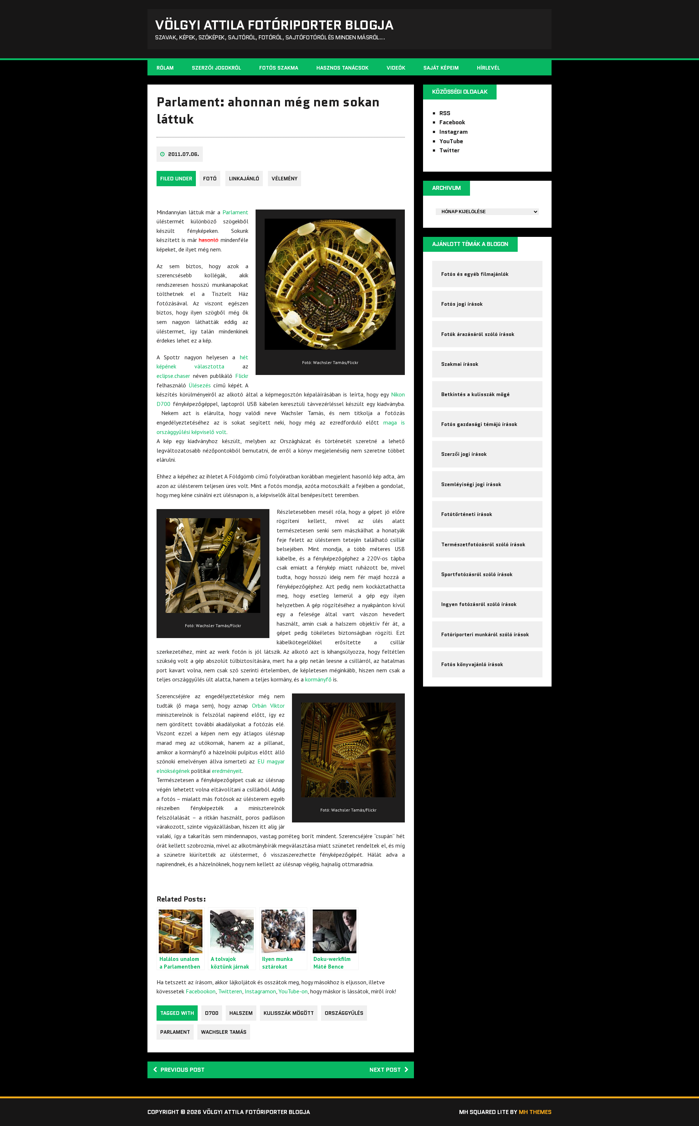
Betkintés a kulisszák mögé (475, 394)
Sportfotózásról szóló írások (477, 574)
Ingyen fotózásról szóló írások (479, 604)
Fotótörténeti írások (466, 514)
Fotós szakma (278, 67)
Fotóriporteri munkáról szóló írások (485, 634)
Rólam (165, 67)
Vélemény (284, 178)
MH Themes (535, 1112)
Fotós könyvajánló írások (472, 664)
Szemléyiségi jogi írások (471, 484)
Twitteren (230, 991)
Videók (396, 67)
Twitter (449, 150)
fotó (210, 178)
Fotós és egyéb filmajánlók (475, 274)
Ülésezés (200, 385)
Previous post (183, 1070)
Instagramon (260, 991)
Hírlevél (488, 67)
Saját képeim (441, 67)
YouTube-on (293, 991)
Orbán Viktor (268, 705)
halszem (241, 1013)
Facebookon (201, 991)
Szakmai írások (459, 364)
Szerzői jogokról (216, 67)
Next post (385, 1070)
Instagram (453, 132)
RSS (444, 113)
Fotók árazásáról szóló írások (477, 334)
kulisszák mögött (289, 1013)
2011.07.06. (183, 154)
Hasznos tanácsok (342, 67)
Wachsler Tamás (223, 1032)
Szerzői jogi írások (464, 454)
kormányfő (318, 679)
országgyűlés (344, 1013)
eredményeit (227, 770)
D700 (211, 1013)
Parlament (235, 212)
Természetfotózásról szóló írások (483, 544)
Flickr (241, 375)
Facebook (452, 122)
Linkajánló (244, 178)
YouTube (451, 141)
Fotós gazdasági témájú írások (479, 424)
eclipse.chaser (173, 375)
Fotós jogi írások (462, 304)
